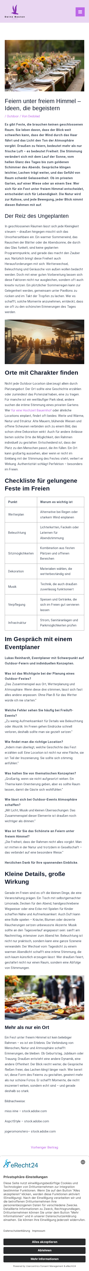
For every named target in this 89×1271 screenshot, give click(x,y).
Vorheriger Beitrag (44, 1147)
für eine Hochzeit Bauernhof (31, 410)
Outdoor (13, 116)
